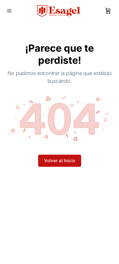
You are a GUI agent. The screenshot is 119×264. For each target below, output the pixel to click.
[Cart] (108, 11)
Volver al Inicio (59, 160)
